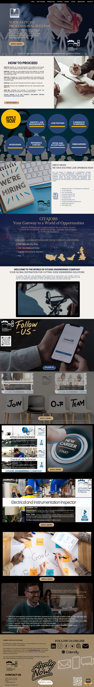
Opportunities (81, 1)
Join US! (73, 1)
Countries (59, 1)
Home (32, 1)
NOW (10, 120)
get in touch (11, 102)
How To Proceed (41, 1)
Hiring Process (51, 1)
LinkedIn (66, 1)
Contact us (90, 1)
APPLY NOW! (16, 44)
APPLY (11, 117)
